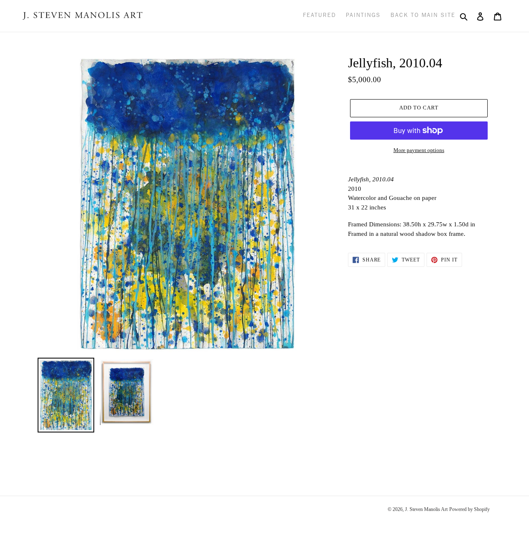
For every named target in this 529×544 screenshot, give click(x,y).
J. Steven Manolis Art (426, 509)
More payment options (418, 150)
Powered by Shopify (469, 509)
